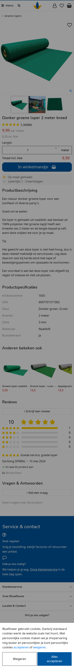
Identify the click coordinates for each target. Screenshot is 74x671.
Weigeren (19, 659)
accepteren (21, 647)
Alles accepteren (54, 659)
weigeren (39, 647)
